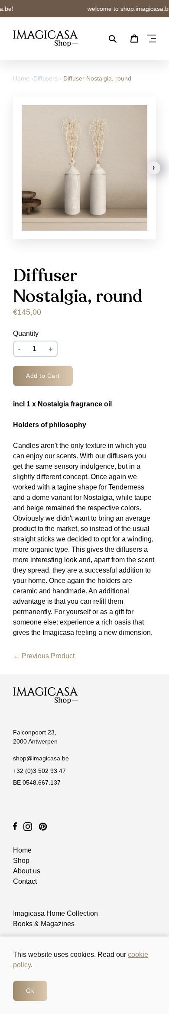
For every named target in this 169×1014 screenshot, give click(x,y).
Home (22, 78)
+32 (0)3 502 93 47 (39, 771)
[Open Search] (112, 39)
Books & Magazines (44, 923)
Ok (30, 990)
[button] (153, 167)
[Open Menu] (151, 39)
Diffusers (45, 78)
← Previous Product (44, 656)
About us (26, 871)
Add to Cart (43, 375)
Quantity (26, 333)
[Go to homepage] (45, 38)
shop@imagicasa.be (41, 758)
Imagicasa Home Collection (55, 913)
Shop (21, 860)
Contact (25, 881)
